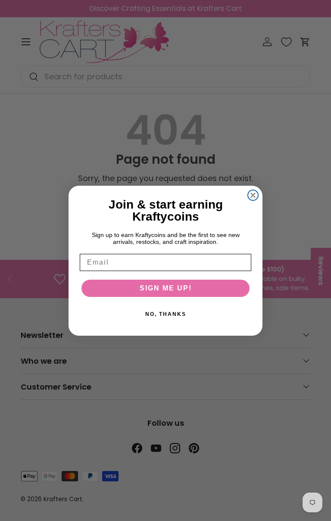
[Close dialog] (253, 195)
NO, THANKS (165, 314)
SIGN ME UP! (166, 288)
